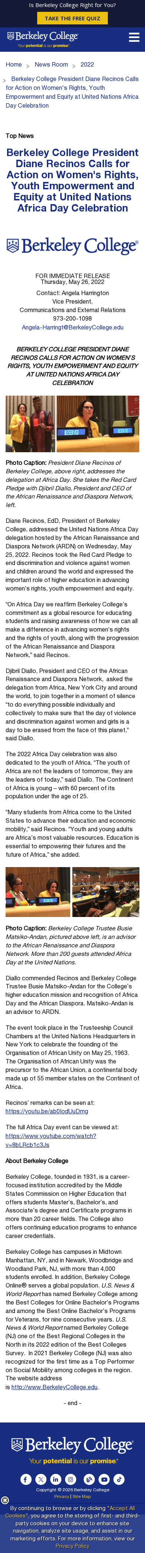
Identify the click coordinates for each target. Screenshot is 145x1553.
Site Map (81, 1497)
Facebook (26, 1479)
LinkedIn (55, 1479)
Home (14, 65)
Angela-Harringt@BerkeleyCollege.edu (72, 328)
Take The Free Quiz (72, 18)
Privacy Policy (72, 1546)
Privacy (61, 1497)
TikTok (119, 1479)
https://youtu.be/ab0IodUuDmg (47, 1112)
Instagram (70, 1479)
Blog (89, 1479)
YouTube (104, 1479)
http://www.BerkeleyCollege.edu (54, 1388)
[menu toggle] (134, 39)
